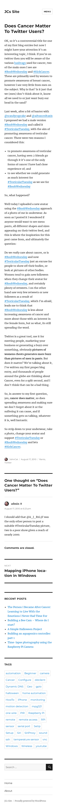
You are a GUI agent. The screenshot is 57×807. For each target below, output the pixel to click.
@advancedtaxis (42, 115)
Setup (9, 732)
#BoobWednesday (15, 71)
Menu (47, 11)
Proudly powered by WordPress (30, 801)
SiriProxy (30, 732)
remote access (28, 719)
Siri (19, 732)
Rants (42, 459)
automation (13, 673)
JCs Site (11, 11)
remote (10, 719)
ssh (8, 739)
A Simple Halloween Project (25, 629)
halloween (12, 693)
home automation (34, 693)
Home (8, 783)
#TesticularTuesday (16, 129)
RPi (43, 719)
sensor (10, 726)
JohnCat (13, 459)
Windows (12, 746)
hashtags (20, 62)
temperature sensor (26, 739)
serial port (24, 726)
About (8, 790)
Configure (24, 679)
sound (43, 732)
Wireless (26, 746)
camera (44, 673)
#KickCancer (41, 71)
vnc (45, 739)
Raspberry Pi (36, 713)
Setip (37, 726)
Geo (29, 686)
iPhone (22, 699)
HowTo (10, 699)
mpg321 (37, 706)
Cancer (10, 679)
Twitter (8, 462)
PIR (22, 713)
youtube (41, 746)
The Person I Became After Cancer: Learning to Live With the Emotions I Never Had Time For (29, 611)
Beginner (30, 673)
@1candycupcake (15, 115)
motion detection (17, 706)
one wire (11, 713)
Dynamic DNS (14, 686)
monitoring (38, 699)
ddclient (40, 679)
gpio (38, 686)
